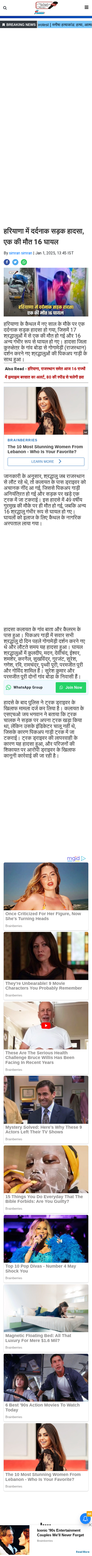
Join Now (73, 687)
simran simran (20, 253)
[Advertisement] (46, 76)
